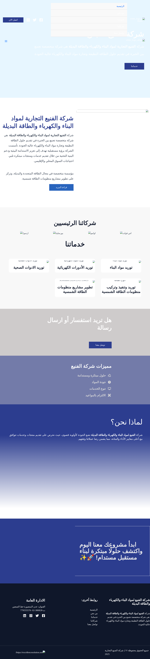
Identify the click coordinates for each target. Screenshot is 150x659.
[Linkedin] (24, 615)
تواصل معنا (119, 33)
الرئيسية (120, 6)
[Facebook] (41, 20)
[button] (13, 19)
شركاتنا (120, 26)
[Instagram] (28, 20)
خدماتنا (121, 20)
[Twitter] (34, 20)
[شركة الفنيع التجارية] (137, 20)
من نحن (120, 13)
